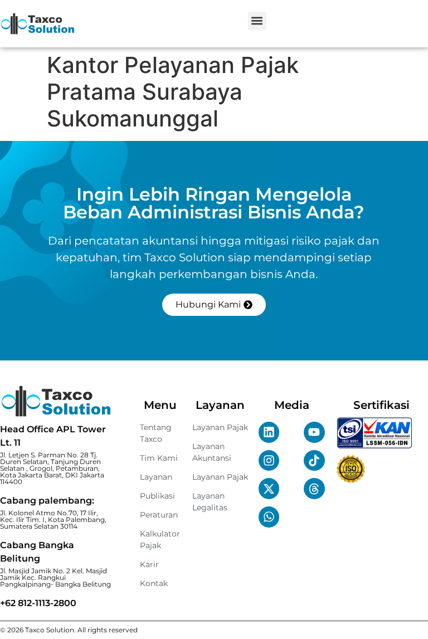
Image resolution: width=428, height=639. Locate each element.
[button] (257, 21)
